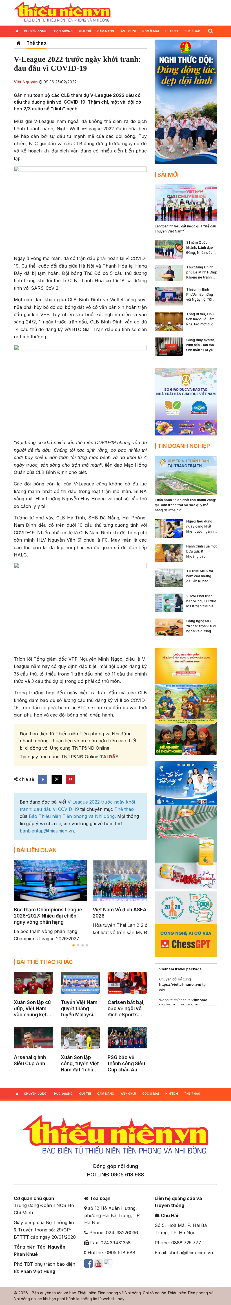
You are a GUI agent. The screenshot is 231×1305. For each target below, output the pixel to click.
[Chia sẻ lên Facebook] (42, 779)
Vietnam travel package (180, 969)
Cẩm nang (105, 31)
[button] (210, 31)
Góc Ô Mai (150, 31)
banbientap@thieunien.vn (47, 831)
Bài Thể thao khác (45, 962)
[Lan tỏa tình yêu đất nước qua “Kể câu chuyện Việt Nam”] (186, 202)
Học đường (63, 31)
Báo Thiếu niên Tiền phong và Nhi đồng (72, 816)
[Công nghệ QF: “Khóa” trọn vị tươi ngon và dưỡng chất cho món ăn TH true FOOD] (169, 626)
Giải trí (85, 31)
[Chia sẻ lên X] (57, 779)
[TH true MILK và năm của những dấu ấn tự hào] (169, 577)
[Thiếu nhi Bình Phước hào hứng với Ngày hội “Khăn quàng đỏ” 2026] (169, 295)
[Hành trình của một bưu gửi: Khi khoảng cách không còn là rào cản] (169, 552)
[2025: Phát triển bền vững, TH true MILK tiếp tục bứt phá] (169, 602)
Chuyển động (35, 31)
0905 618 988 (127, 1175)
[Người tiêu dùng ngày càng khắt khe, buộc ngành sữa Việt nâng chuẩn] (169, 528)
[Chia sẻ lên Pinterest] (70, 779)
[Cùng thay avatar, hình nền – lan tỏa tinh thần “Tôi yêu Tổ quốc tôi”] (169, 346)
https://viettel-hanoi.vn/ (180, 984)
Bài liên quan (37, 850)
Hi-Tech (171, 31)
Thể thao (192, 31)
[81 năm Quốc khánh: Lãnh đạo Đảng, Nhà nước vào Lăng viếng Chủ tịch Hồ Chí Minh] (169, 249)
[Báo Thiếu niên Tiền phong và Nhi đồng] (62, 12)
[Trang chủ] (19, 43)
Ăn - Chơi (128, 31)
